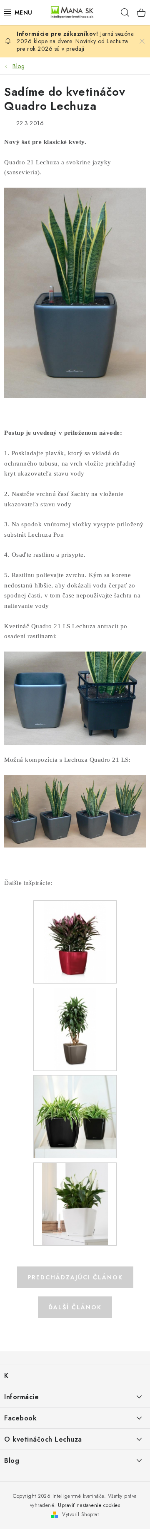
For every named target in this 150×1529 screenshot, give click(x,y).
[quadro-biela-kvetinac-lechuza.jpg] (75, 1203)
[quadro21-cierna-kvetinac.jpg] (75, 1116)
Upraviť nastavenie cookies (89, 1505)
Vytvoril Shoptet (80, 1514)
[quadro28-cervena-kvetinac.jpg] (75, 941)
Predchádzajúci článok (75, 1277)
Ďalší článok (75, 1307)
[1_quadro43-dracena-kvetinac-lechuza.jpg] (75, 1028)
